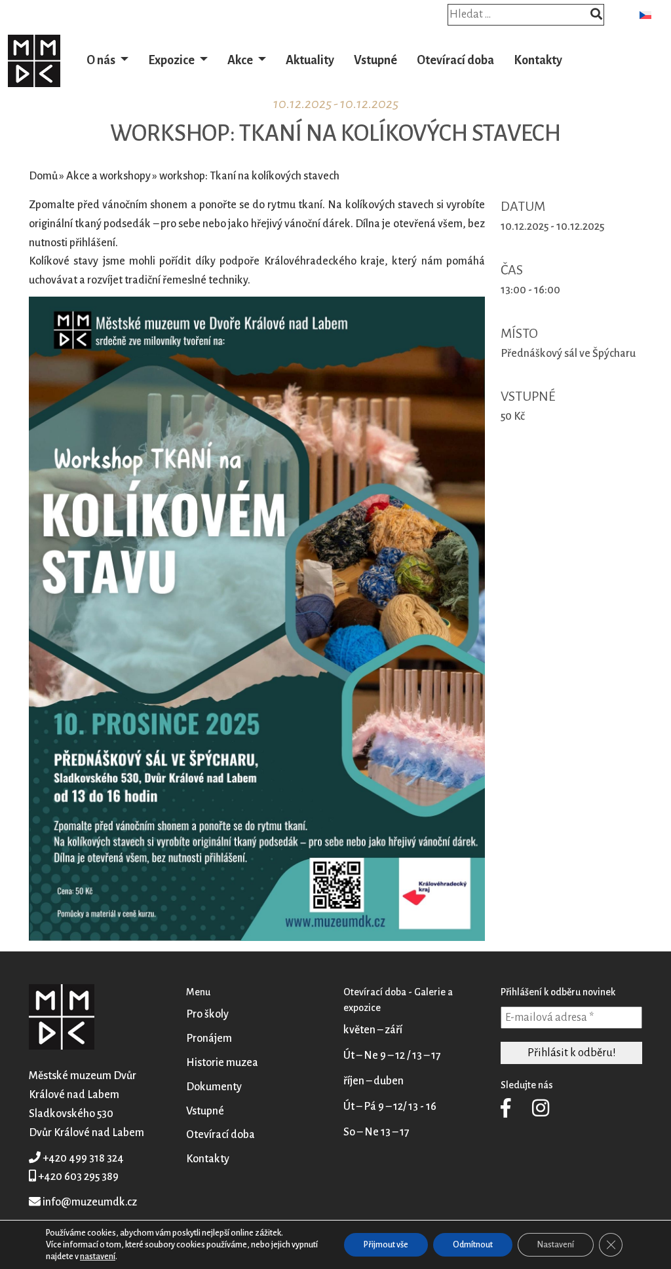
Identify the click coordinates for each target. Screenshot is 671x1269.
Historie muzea (222, 1063)
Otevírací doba (455, 60)
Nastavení (555, 1244)
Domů (43, 176)
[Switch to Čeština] (645, 14)
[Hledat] (596, 15)
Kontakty (538, 60)
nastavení (97, 1256)
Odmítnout (473, 1244)
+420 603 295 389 (78, 1177)
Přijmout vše (386, 1244)
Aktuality (310, 60)
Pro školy (207, 1014)
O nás (101, 60)
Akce (241, 60)
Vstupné (375, 60)
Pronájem (209, 1038)
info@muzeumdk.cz (90, 1202)
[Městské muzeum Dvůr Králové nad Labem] (34, 60)
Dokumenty (214, 1087)
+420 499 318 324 (83, 1158)
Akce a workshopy (108, 176)
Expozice (172, 60)
